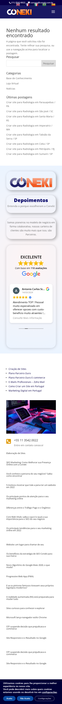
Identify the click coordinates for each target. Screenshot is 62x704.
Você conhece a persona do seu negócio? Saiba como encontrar (29, 474)
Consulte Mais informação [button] (27, 318)
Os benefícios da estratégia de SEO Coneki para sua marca (29, 554)
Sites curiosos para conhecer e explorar (25, 608)
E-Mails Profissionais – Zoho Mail (27, 382)
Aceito (9, 698)
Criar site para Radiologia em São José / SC (29, 111)
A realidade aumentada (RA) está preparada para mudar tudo (30, 597)
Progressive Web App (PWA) (20, 576)
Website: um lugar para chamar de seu (25, 544)
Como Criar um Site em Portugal (26, 386)
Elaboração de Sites (15, 453)
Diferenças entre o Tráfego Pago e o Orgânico (28, 507)
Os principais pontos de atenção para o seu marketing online (27, 497)
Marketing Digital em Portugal (25, 390)
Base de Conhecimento (19, 78)
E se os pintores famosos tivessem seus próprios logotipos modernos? (30, 586)
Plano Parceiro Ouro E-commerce (27, 377)
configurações (49, 692)
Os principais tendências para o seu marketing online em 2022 (28, 529)
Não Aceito (25, 698)
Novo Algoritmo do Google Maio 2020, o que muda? (28, 566)
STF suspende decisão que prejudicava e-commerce (26, 627)
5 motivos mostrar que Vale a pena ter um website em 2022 (31, 486)
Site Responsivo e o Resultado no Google (26, 637)
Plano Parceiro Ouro (20, 373)
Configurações (44, 698)
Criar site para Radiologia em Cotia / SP (28, 143)
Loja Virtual (12, 83)
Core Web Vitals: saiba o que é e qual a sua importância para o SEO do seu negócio (27, 517)
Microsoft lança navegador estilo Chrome (26, 617)
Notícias (10, 88)
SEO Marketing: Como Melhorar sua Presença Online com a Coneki (28, 463)
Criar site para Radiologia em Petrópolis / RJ (30, 148)
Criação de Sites (17, 368)
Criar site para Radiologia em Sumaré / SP (29, 154)
